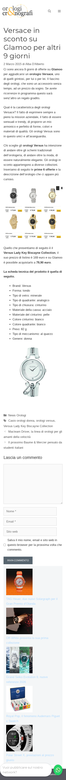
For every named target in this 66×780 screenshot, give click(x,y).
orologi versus (45, 420)
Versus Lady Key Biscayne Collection (28, 426)
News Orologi (17, 415)
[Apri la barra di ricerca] (49, 11)
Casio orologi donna (21, 420)
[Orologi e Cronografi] (17, 11)
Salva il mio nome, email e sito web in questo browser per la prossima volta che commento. (34, 544)
